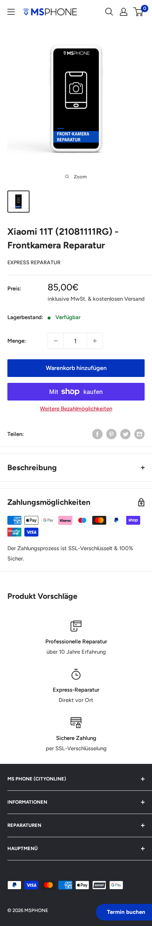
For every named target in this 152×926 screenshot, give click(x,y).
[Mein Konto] (123, 12)
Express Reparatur (34, 262)
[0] (138, 11)
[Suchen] (109, 12)
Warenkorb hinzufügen (76, 367)
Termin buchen (126, 912)
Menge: (16, 341)
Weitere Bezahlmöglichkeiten (76, 408)
